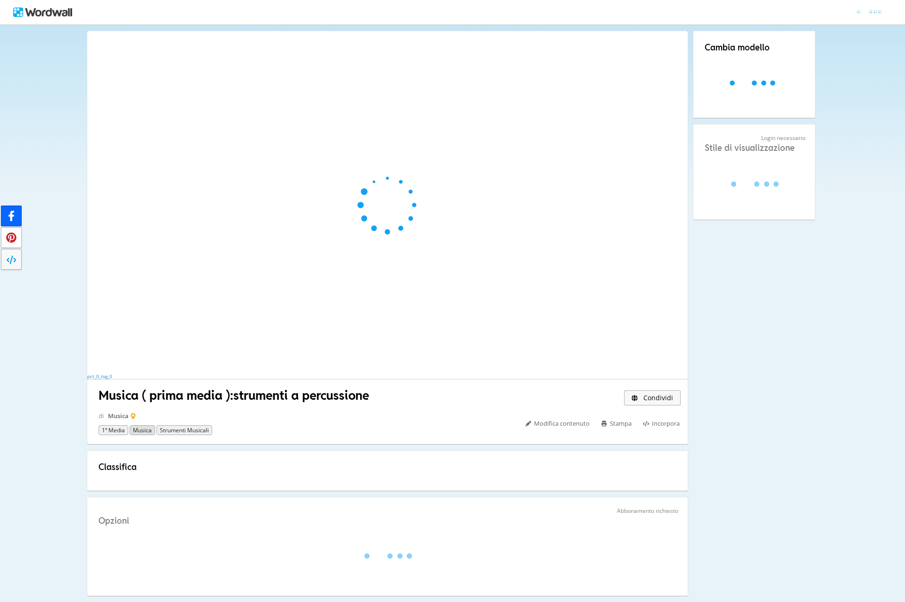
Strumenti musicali (184, 430)
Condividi (657, 397)
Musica (118, 416)
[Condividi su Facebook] (11, 216)
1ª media (113, 430)
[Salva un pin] (11, 237)
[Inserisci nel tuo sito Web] (11, 259)
